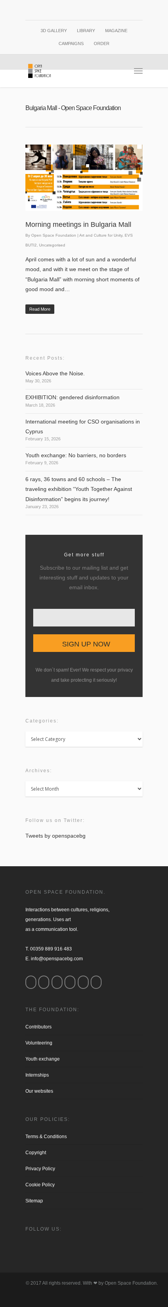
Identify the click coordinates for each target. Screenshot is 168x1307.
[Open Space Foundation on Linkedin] (96, 982)
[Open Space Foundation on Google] (69, 982)
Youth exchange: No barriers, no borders (75, 455)
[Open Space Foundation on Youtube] (83, 982)
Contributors (38, 1027)
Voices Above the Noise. (55, 373)
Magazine (116, 30)
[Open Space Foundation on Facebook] (30, 982)
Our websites (39, 1091)
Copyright (35, 1152)
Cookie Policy (40, 1185)
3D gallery (54, 30)
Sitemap (34, 1201)
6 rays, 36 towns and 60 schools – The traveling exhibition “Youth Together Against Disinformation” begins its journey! (78, 489)
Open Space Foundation (53, 235)
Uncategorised (52, 245)
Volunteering (38, 1043)
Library (86, 30)
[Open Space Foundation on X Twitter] (57, 982)
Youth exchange (42, 1059)
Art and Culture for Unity (100, 235)
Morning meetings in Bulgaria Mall (78, 224)
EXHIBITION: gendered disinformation (72, 397)
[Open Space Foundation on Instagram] (43, 982)
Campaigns (71, 43)
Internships (37, 1075)
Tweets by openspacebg (55, 836)
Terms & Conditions (46, 1136)
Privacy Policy (40, 1168)
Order (101, 43)
